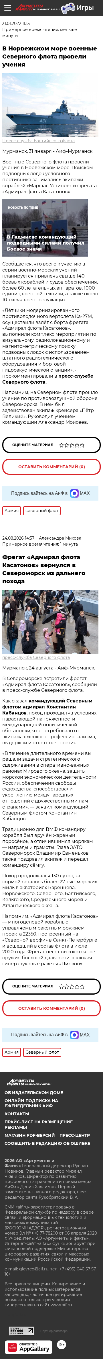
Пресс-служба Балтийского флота (38, 140)
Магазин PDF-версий (30, 1135)
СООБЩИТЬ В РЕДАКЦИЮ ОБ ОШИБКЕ (47, 1143)
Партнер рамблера (54, 1331)
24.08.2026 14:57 (18, 538)
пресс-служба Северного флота (36, 657)
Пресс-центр (75, 1135)
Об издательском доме (34, 1092)
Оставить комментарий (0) (51, 466)
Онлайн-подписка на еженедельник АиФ (31, 1103)
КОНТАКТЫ (17, 1113)
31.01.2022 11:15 (16, 23)
